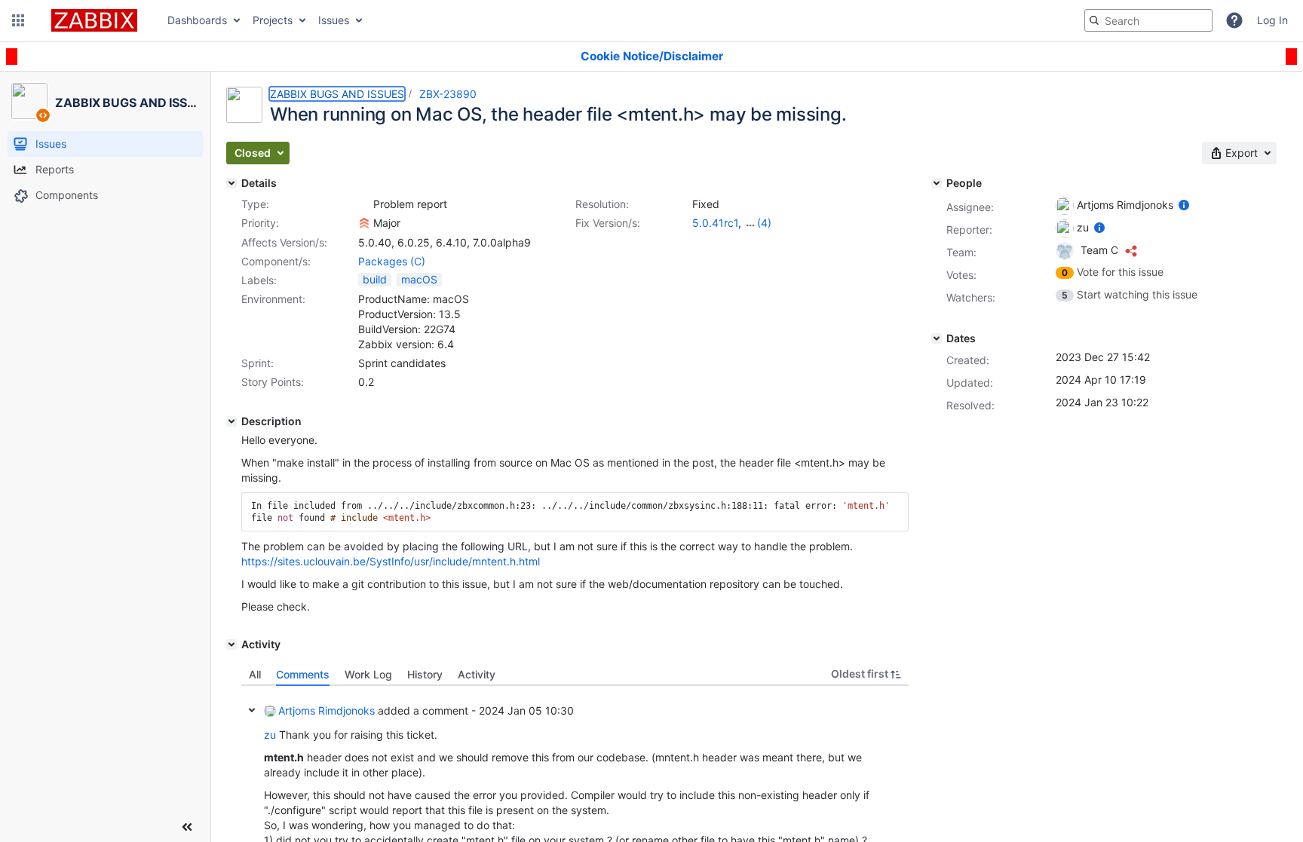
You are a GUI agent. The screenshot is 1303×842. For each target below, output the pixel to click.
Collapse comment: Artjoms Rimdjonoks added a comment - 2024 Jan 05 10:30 (252, 710)
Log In (1272, 20)
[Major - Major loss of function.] (364, 223)
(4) (764, 222)
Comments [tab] (303, 674)
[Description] (231, 421)
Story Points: (272, 381)
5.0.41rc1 (715, 222)
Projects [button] (273, 20)
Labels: (259, 280)
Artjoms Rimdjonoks (326, 710)
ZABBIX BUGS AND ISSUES (337, 93)
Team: (961, 252)
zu (270, 734)
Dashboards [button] (197, 20)
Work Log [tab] (368, 674)
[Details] (231, 183)
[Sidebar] (187, 827)
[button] (18, 20)
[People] (936, 183)
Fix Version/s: (607, 222)
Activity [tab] (476, 674)
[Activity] (231, 644)
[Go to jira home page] (94, 20)
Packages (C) (391, 261)
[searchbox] (1148, 20)
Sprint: (257, 363)
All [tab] (255, 674)
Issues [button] (333, 20)
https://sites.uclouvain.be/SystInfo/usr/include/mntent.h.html (390, 561)
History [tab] (425, 674)
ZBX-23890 (448, 93)
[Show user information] (1184, 204)
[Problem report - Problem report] (364, 204)
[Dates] (936, 338)
